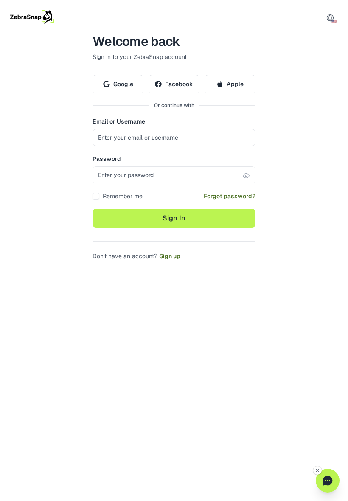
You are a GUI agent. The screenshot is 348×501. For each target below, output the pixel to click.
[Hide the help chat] (317, 470)
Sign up (169, 256)
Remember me (123, 196)
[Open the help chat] (328, 481)
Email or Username (119, 121)
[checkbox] (96, 196)
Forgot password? (229, 196)
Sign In (174, 218)
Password (107, 159)
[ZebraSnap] (32, 17)
